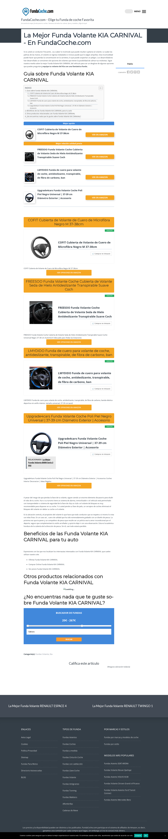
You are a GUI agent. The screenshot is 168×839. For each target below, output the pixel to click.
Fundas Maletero (70, 797)
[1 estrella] (44, 668)
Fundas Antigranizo (71, 784)
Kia (51, 654)
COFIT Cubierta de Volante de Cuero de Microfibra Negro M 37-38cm (53, 93)
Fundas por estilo (111, 744)
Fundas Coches (69, 744)
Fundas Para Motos (29, 764)
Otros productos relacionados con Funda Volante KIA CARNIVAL (51, 113)
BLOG (23, 777)
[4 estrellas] (86, 668)
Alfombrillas (68, 804)
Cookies (24, 744)
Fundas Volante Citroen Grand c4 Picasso (122, 783)
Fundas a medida (70, 750)
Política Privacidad (29, 750)
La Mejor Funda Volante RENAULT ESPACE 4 (37, 706)
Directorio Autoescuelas (31, 770)
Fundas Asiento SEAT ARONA (116, 763)
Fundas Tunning (69, 790)
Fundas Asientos (70, 737)
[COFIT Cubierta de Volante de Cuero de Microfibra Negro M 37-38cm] (41, 247)
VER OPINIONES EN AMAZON (69, 272)
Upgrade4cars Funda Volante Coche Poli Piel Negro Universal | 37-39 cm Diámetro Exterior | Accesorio (61, 107)
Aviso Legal (26, 737)
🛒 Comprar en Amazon (101, 254)
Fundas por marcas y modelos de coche (121, 737)
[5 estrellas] (100, 668)
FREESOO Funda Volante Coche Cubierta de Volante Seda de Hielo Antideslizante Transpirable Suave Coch (61, 97)
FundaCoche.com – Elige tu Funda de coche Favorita (57, 20)
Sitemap (24, 757)
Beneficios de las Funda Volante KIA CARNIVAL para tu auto (49, 111)
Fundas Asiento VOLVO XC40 (116, 777)
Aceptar (138, 835)
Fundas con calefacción (73, 764)
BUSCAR (69, 639)
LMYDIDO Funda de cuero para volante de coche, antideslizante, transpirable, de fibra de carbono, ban (63, 102)
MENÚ (137, 11)
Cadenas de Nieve (70, 810)
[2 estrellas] (58, 668)
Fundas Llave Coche (71, 770)
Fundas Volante (42, 654)
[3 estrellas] (72, 668)
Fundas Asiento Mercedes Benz (117, 800)
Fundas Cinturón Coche (73, 757)
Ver (146, 835)
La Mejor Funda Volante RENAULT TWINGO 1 (122, 706)
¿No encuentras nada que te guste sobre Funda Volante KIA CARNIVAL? (54, 116)
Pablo (130, 64)
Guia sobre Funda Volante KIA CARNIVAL (42, 90)
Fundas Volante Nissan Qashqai (117, 770)
